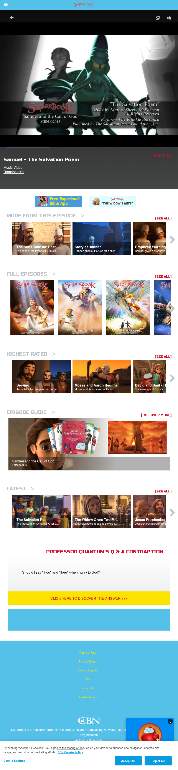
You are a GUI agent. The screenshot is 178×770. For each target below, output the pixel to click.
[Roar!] (34, 307)
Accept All (128, 761)
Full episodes (31, 274)
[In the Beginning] (130, 307)
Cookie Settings (88, 697)
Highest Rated (31, 354)
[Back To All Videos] (10, 18)
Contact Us (88, 688)
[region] (89, 755)
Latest (20, 489)
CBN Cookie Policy (70, 752)
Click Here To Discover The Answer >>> (88, 598)
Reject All (158, 761)
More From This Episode (45, 216)
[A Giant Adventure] (82, 307)
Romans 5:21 (13, 171)
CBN (90, 722)
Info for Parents (87, 670)
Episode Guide (31, 412)
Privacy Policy (88, 661)
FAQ (88, 679)
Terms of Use (87, 652)
